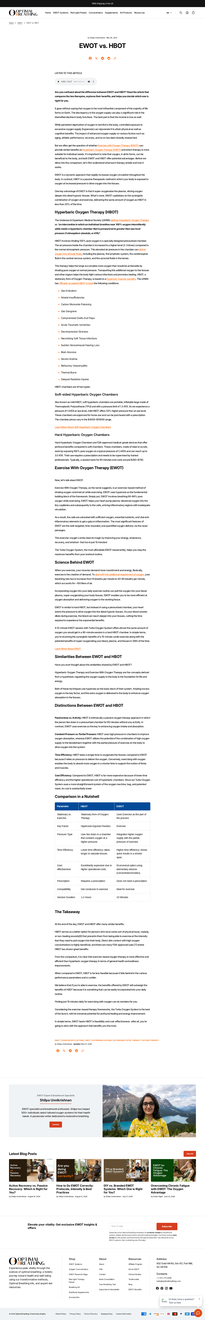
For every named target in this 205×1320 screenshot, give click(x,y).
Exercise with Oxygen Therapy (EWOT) (118, 145)
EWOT (20, 23)
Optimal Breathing (22, 1314)
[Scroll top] (201, 1316)
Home (11, 23)
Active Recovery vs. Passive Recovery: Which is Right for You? (28, 1189)
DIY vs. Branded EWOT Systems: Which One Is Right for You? (123, 1189)
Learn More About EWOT (68, 648)
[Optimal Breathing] (23, 12)
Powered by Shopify (38, 1314)
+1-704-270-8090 (164, 1278)
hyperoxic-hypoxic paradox (121, 278)
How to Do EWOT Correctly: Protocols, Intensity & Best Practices (75, 1189)
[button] (181, 13)
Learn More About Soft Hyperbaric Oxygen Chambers (83, 427)
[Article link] (31, 1170)
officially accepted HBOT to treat (76, 283)
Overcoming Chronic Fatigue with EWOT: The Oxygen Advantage (170, 1189)
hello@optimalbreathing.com (169, 1281)
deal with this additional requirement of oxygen (119, 574)
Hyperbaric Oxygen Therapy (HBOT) (102, 149)
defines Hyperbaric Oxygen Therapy (130, 220)
